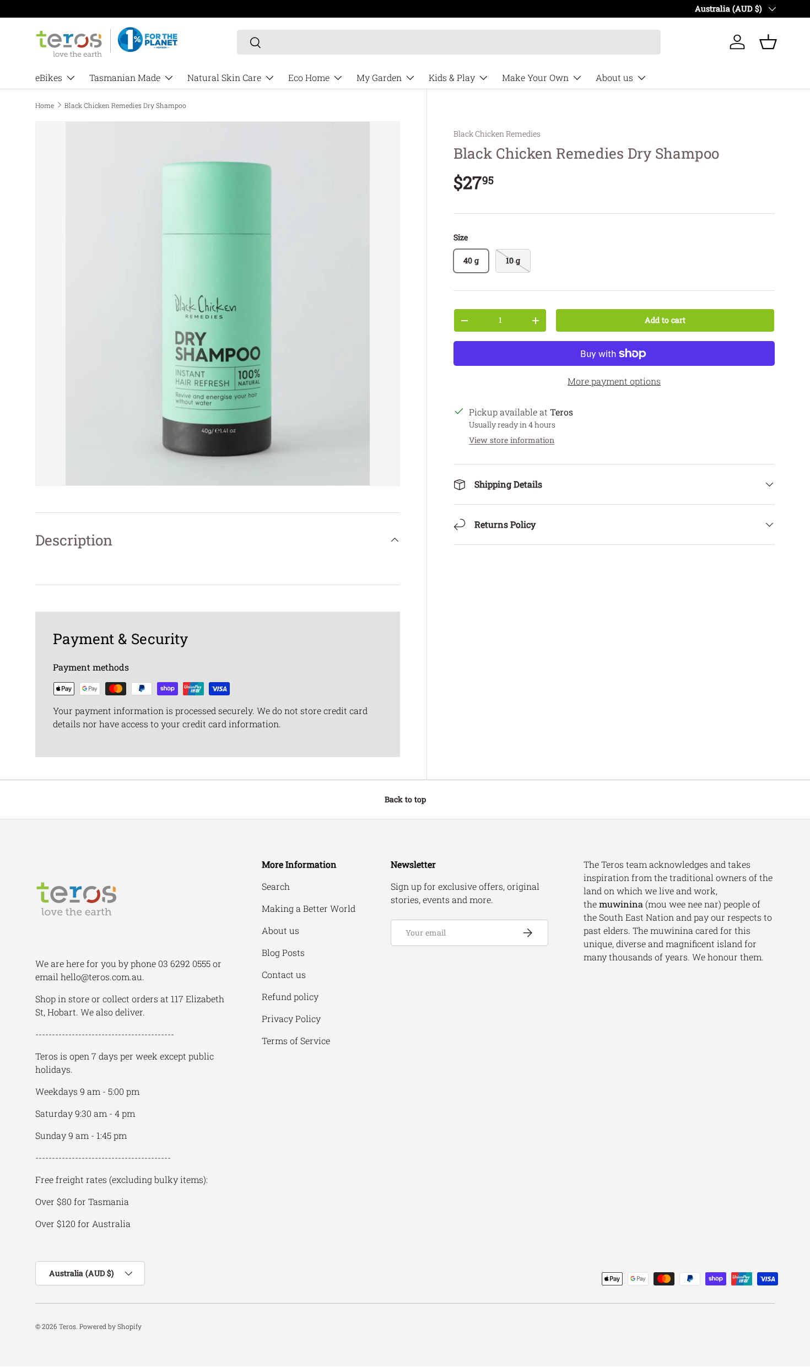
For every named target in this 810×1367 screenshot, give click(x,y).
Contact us (284, 974)
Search (276, 886)
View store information (511, 440)
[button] (768, 42)
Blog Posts (283, 952)
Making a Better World (308, 908)
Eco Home (309, 77)
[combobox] (449, 42)
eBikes (48, 77)
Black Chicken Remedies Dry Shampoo (125, 105)
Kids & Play (452, 77)
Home (44, 105)
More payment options (614, 381)
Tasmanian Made (124, 77)
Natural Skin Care (224, 77)
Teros (67, 1326)
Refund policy (290, 996)
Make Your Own (535, 77)
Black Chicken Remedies (497, 133)
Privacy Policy (291, 1018)
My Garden (379, 77)
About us (614, 77)
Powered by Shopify (110, 1326)
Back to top (405, 799)
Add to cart (665, 320)
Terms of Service (296, 1040)
